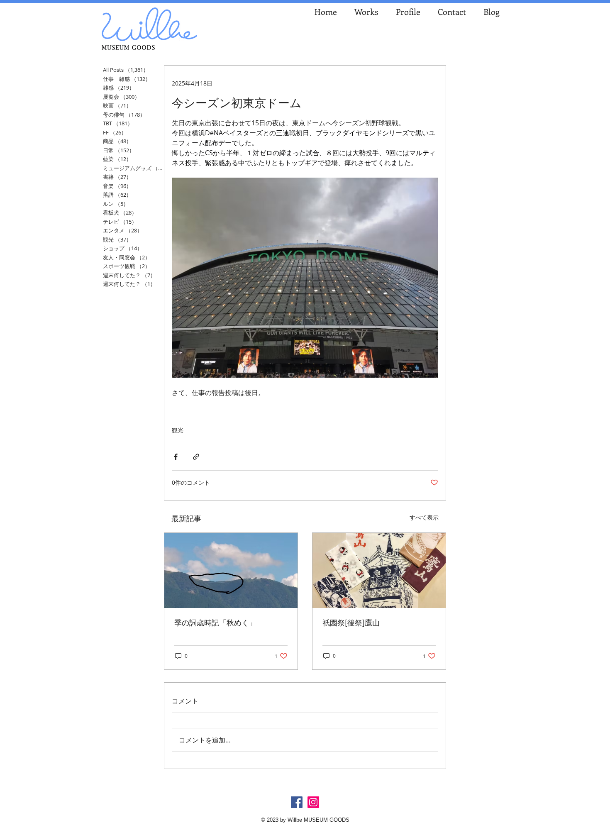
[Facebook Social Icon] (297, 802)
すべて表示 (424, 517)
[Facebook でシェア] (176, 457)
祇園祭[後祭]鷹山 (351, 622)
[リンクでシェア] (196, 457)
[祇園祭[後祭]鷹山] (379, 570)
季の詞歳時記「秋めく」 (215, 622)
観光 (177, 430)
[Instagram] (313, 802)
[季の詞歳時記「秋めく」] (231, 570)
